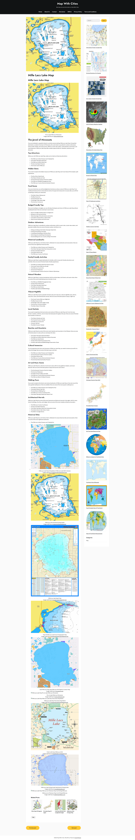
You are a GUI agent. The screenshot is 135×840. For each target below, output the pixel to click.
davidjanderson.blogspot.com (60, 753)
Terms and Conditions (90, 11)
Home (40, 11)
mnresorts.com (59, 691)
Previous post (32, 827)
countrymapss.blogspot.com (60, 600)
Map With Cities (67, 3)
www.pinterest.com (58, 136)
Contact (54, 11)
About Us (47, 11)
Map (33, 817)
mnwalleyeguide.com (60, 789)
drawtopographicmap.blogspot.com (59, 636)
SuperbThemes (78, 837)
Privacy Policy (78, 11)
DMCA (70, 11)
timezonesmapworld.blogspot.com (59, 702)
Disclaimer (62, 11)
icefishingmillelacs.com (59, 794)
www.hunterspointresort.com (60, 472)
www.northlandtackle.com (59, 524)
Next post (74, 827)
